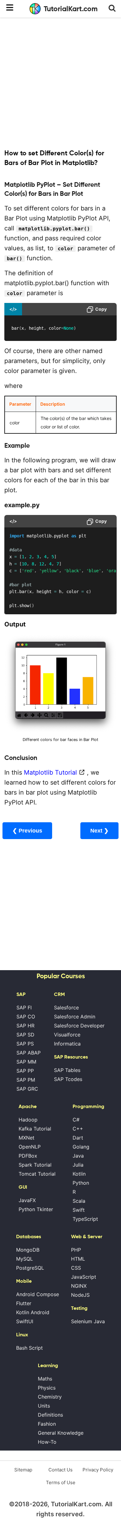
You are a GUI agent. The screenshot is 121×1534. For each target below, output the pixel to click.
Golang (81, 1147)
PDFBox (28, 1156)
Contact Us (60, 1470)
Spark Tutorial (35, 1165)
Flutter (23, 1303)
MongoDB (27, 1250)
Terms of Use (60, 1482)
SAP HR (25, 1025)
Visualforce (67, 1034)
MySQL (24, 1259)
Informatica (67, 1044)
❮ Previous (27, 831)
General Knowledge (60, 1433)
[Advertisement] (60, 82)
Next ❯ (99, 831)
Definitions (50, 1415)
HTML (78, 1259)
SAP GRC (27, 1089)
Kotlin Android (32, 1312)
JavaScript (83, 1277)
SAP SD (25, 1034)
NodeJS (80, 1295)
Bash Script (29, 1348)
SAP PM (25, 1080)
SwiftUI (24, 1321)
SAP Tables (67, 1070)
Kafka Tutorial (35, 1129)
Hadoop (28, 1119)
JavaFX (27, 1200)
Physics (47, 1388)
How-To (47, 1442)
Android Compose (37, 1294)
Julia (78, 1165)
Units (44, 1406)
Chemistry (50, 1397)
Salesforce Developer (79, 1025)
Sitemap (23, 1470)
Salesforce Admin (74, 1016)
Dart (78, 1138)
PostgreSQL (30, 1268)
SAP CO (25, 1016)
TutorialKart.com (71, 9)
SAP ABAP (28, 1053)
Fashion (47, 1424)
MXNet (26, 1138)
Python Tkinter (36, 1209)
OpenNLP (30, 1147)
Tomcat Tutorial (37, 1174)
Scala (79, 1201)
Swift (79, 1210)
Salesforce (66, 1007)
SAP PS (25, 1044)
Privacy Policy (98, 1470)
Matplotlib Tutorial (50, 772)
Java (78, 1156)
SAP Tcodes (68, 1079)
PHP (76, 1250)
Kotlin (79, 1174)
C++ (78, 1129)
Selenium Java (88, 1321)
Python (81, 1183)
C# (76, 1119)
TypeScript (85, 1219)
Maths (45, 1379)
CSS (76, 1268)
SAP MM (26, 1062)
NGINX (79, 1286)
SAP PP (25, 1071)
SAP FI (24, 1007)
